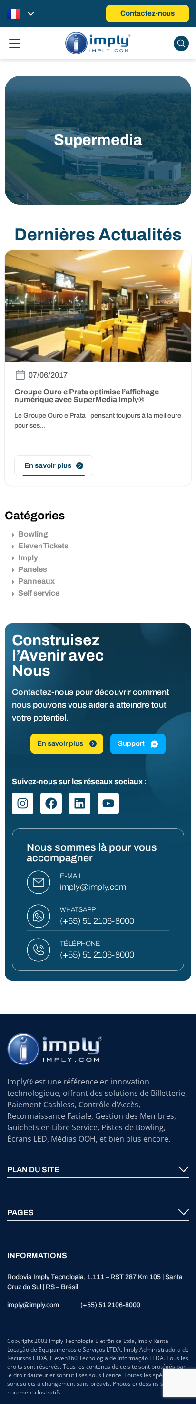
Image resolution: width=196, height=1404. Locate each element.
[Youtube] (108, 803)
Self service (38, 593)
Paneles (32, 569)
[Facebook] (51, 803)
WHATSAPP (78, 909)
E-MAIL (71, 875)
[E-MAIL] (38, 882)
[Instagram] (22, 803)
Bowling (33, 534)
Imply (28, 558)
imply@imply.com (93, 887)
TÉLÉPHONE (80, 943)
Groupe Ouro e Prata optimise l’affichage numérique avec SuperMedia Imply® (86, 395)
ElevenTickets (43, 546)
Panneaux (36, 581)
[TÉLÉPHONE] (38, 950)
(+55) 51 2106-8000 (97, 921)
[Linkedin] (79, 803)
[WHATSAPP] (38, 916)
